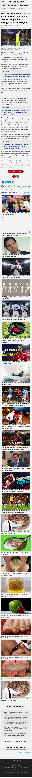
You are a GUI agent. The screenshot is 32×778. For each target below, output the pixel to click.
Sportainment (24, 5)
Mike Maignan (5, 189)
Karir (24, 763)
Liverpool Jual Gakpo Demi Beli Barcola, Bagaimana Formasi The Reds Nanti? (15, 734)
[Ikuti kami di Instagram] (17, 761)
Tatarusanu (25, 154)
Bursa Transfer (8, 5)
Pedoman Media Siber (15, 765)
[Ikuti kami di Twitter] (14, 761)
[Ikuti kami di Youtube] (20, 761)
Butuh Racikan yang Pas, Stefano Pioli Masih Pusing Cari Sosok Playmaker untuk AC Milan (16, 112)
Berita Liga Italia (26, 186)
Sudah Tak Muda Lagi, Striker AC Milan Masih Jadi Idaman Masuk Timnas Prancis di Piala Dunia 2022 (16, 146)
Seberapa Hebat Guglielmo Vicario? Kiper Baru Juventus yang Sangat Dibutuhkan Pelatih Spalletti (16, 728)
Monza (12, 186)
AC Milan (4, 98)
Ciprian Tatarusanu (14, 189)
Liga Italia (24, 59)
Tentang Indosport (9, 763)
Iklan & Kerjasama (23, 767)
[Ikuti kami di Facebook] (11, 761)
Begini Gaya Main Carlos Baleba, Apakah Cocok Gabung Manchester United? (15, 717)
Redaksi (18, 763)
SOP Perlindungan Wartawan (9, 767)
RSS (15, 769)
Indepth (16, 5)
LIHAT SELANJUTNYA (15, 171)
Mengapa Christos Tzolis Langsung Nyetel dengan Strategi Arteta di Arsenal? (16, 722)
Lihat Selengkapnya (25, 752)
